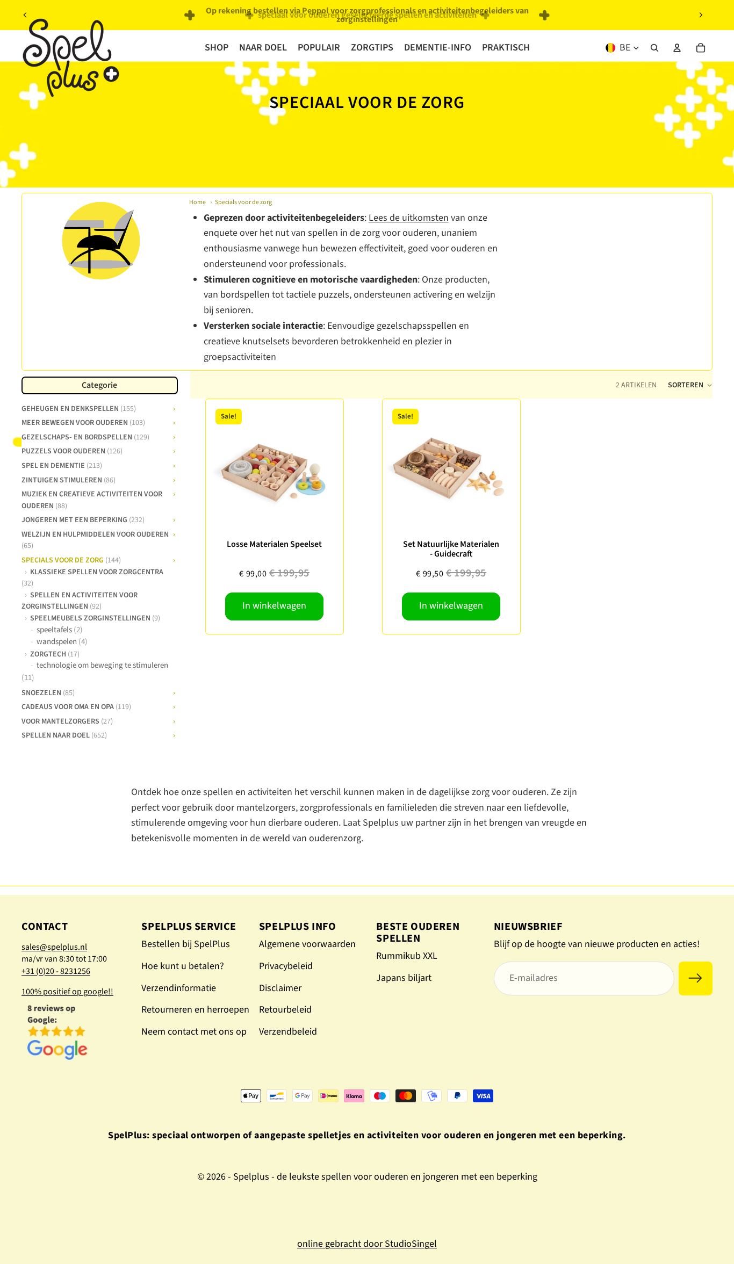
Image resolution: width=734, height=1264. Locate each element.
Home (197, 202)
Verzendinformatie (178, 988)
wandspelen (62, 642)
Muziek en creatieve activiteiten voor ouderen (91, 499)
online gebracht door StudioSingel (367, 1244)
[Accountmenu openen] (677, 48)
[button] (690, 385)
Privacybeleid (286, 966)
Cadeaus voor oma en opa (76, 706)
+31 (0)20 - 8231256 (55, 971)
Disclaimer (280, 988)
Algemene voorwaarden (307, 944)
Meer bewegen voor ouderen (83, 422)
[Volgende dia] (701, 15)
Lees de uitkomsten (409, 218)
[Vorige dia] (25, 15)
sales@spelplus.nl (54, 947)
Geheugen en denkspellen (78, 407)
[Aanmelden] (696, 978)
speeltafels (60, 630)
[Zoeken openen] (654, 48)
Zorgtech (55, 654)
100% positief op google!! (67, 992)
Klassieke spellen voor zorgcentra (92, 577)
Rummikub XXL (406, 956)
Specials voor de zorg (243, 202)
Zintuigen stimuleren (68, 479)
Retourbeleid (285, 1009)
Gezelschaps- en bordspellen (85, 436)
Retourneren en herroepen (195, 1009)
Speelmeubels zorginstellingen (95, 618)
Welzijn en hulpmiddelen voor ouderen (95, 539)
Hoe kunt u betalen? (182, 966)
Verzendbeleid (288, 1031)
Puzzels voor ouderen (72, 450)
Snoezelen (48, 692)
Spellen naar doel (64, 734)
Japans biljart (403, 978)
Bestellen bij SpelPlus (185, 944)
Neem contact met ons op (194, 1031)
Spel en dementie (61, 465)
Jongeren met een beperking (83, 519)
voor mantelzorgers (67, 720)
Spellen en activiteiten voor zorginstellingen (79, 600)
